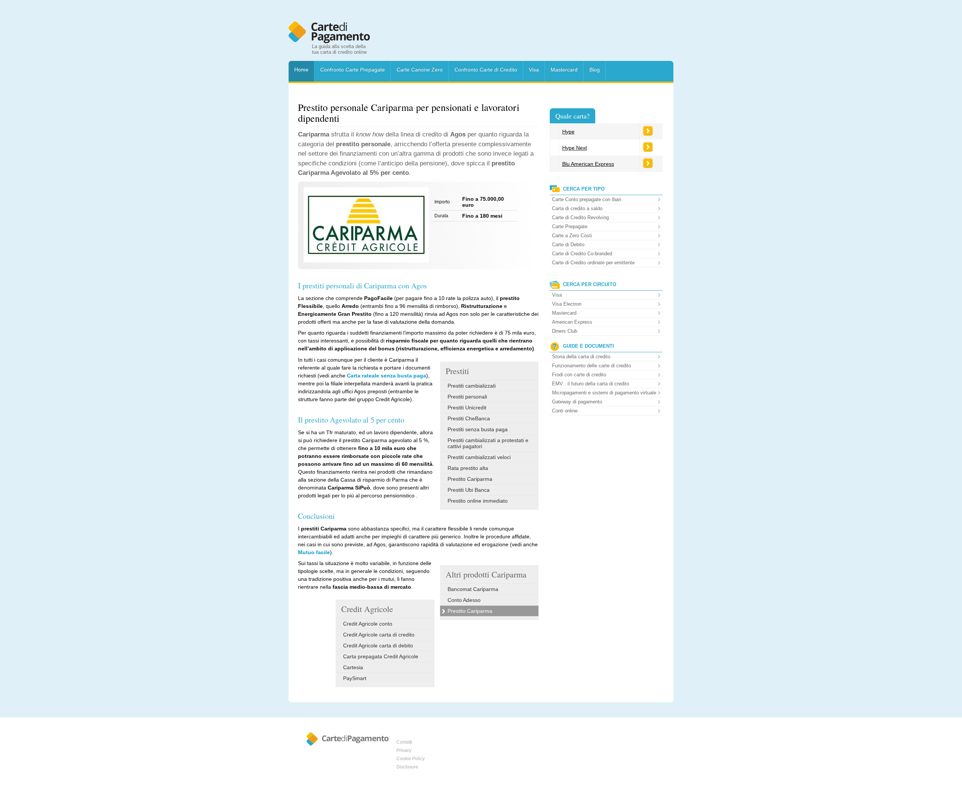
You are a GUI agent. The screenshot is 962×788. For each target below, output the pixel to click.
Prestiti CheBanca (469, 418)
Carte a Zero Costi (572, 235)
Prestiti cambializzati (472, 386)
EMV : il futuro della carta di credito (590, 383)
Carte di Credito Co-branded (582, 253)
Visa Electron (566, 304)
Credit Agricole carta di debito (378, 646)
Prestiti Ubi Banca (469, 490)
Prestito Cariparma (470, 479)
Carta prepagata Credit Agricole (380, 656)
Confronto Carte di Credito (485, 70)
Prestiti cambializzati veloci (479, 457)
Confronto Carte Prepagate (352, 70)
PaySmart (354, 678)
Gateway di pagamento (577, 402)
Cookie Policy (410, 758)
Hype (568, 132)
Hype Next (574, 148)
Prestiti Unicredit (467, 408)
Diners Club (564, 331)
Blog (594, 70)
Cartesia (353, 667)
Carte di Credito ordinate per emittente (593, 262)
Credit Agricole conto (367, 624)
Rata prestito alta (468, 468)
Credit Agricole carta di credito (378, 635)
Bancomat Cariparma (473, 589)
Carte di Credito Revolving (580, 217)
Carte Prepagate (569, 226)
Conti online (565, 411)
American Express (572, 322)
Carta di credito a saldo (577, 208)
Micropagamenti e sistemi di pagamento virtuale (604, 393)
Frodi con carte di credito (579, 374)
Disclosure (407, 767)
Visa (534, 70)
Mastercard (564, 70)
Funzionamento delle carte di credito (591, 365)
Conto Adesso (464, 600)
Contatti (404, 742)
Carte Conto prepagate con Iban (586, 199)
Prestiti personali (467, 397)
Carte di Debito (568, 244)
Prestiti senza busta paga (478, 429)
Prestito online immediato (478, 501)
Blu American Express (588, 164)
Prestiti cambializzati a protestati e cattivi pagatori (488, 443)
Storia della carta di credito (581, 356)
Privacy (403, 750)
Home (301, 70)
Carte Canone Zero (419, 70)
